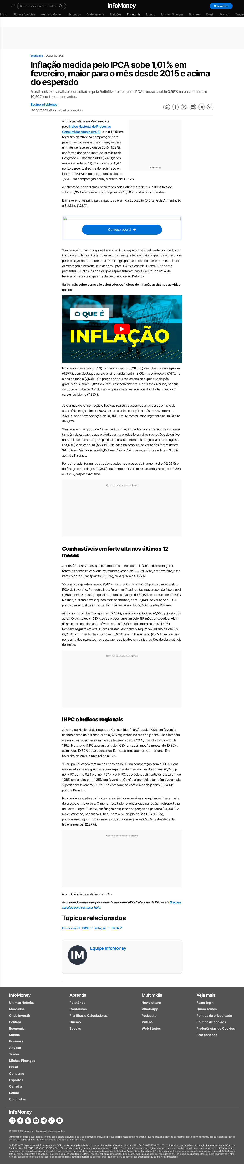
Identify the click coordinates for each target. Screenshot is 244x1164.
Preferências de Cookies (215, 1028)
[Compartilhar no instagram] (12, 1120)
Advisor (224, 14)
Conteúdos (78, 1009)
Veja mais (205, 995)
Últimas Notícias (24, 14)
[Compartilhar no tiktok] (51, 1120)
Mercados (74, 14)
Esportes (16, 1080)
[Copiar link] (210, 107)
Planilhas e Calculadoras (88, 1015)
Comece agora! (119, 229)
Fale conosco (206, 1035)
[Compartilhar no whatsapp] (166, 107)
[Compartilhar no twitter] (184, 107)
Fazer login (205, 1003)
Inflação (100, 928)
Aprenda (77, 995)
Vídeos (147, 1022)
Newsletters (221, 6)
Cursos (75, 1022)
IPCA (115, 928)
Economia (133, 14)
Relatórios (77, 1003)
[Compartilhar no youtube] (59, 1120)
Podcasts (149, 1015)
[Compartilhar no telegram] (201, 107)
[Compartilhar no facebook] (175, 107)
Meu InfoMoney (51, 14)
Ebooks (75, 1028)
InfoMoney (20, 995)
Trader (14, 1054)
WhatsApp (150, 1009)
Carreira (15, 1086)
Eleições (115, 14)
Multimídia (152, 995)
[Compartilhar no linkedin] (193, 107)
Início (3, 14)
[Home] (122, 6)
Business (195, 14)
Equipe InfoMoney (44, 104)
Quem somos (206, 1009)
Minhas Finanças (172, 14)
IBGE (85, 928)
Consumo (16, 1073)
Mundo (150, 14)
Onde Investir (95, 14)
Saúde (14, 1093)
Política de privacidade (214, 1015)
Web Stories (151, 1028)
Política (15, 1022)
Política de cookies (211, 1022)
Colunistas (17, 1099)
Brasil (210, 14)
